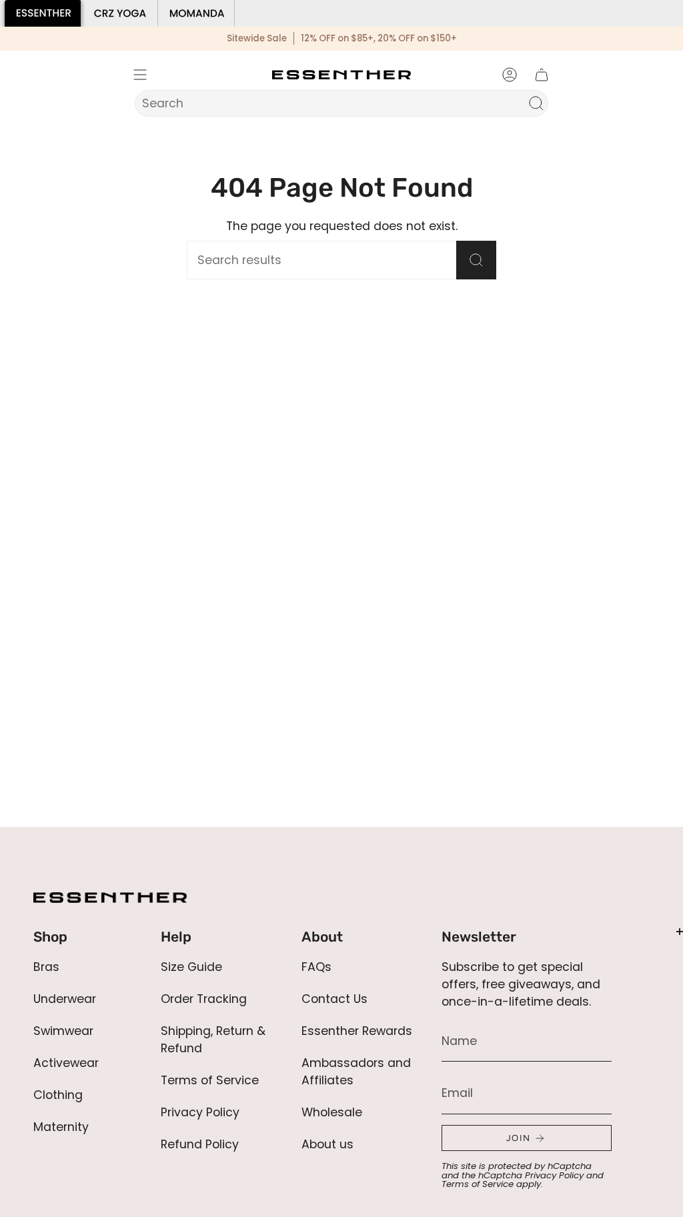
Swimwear (63, 1031)
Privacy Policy (200, 1112)
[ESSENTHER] (43, 13)
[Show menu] (140, 75)
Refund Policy (200, 1144)
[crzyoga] (119, 13)
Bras (46, 967)
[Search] (536, 103)
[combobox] (332, 103)
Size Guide (191, 967)
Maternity (61, 1127)
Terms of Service (210, 1080)
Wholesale (331, 1112)
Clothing (58, 1095)
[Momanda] (196, 13)
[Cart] (542, 75)
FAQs (316, 967)
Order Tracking (204, 999)
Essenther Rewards (356, 1031)
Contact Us (334, 999)
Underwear (64, 999)
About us (327, 1144)
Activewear (66, 1063)
